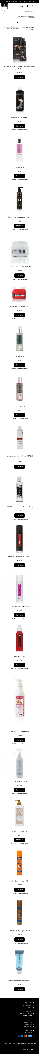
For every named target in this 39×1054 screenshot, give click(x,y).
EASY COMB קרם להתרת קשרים (20, 731)
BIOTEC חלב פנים (19, 167)
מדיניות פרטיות (28, 1030)
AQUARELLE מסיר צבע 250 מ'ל (19, 117)
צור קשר (8, 1)
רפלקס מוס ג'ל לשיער (19, 656)
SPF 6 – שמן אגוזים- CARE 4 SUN (19, 931)
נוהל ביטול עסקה (28, 1026)
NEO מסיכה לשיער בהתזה (19, 781)
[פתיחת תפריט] (36, 6)
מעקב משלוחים (28, 1024)
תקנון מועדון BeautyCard (26, 1013)
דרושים (25, 1)
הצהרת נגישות (28, 1032)
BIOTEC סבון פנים (19, 356)
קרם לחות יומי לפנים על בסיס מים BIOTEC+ (19, 507)
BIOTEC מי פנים (19, 406)
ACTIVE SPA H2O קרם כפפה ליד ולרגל (19, 980)
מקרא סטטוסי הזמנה (27, 1021)
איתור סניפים (29, 1011)
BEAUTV (30, 1007)
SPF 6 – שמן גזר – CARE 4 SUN (19, 881)
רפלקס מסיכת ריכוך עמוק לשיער (19, 306)
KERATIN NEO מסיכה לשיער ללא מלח (19, 267)
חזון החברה (29, 1004)
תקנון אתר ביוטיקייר (27, 1015)
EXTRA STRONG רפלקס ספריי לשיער (19, 556)
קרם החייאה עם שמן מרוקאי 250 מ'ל (19, 217)
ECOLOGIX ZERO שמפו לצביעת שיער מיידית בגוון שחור (19, 67)
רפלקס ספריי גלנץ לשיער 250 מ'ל (20, 606)
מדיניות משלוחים (16, 1)
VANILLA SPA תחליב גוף (19, 831)
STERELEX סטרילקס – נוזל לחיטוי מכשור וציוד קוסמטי (19, 457)
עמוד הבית (32, 17)
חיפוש (4, 11)
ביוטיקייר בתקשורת (27, 1006)
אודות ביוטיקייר (28, 1002)
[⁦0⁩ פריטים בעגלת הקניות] (32, 6)
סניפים (30, 1)
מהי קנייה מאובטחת (27, 1034)
